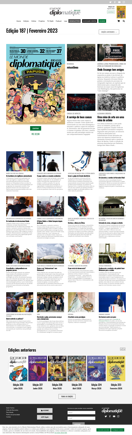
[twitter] (110, 2)
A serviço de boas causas (79, 117)
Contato (8, 417)
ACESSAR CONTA (89, 21)
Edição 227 (38, 384)
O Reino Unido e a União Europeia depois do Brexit (49, 222)
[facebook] (115, 2)
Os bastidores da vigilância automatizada (19, 176)
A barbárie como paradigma (76, 317)
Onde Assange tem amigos (110, 69)
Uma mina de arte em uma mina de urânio (110, 118)
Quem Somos (10, 408)
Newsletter (74, 21)
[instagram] (124, 2)
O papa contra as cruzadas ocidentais (49, 176)
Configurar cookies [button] (117, 430)
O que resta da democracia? (77, 268)
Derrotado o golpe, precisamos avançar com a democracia (49, 318)
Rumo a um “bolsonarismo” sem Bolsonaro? (47, 269)
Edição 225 (77, 384)
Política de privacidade (13, 414)
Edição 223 (116, 384)
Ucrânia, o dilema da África (76, 223)
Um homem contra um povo (107, 317)
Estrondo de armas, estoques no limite (111, 223)
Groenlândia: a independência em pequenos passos (16, 269)
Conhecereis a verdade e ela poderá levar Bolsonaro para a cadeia (112, 269)
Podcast (59, 21)
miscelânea (72, 67)
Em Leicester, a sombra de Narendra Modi (112, 177)
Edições (26, 21)
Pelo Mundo (9, 412)
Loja (65, 21)
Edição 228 (18, 384)
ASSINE (102, 21)
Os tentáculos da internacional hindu (17, 221)
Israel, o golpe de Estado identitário (79, 176)
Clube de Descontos (12, 410)
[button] (121, 349)
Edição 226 (57, 384)
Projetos (42, 21)
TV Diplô (50, 21)
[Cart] (119, 21)
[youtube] (119, 2)
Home (18, 21)
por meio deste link (61, 432)
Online (33, 21)
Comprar (111, 12)
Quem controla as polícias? (14, 318)
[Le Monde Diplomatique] (65, 15)
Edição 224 (96, 384)
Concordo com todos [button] (103, 430)
